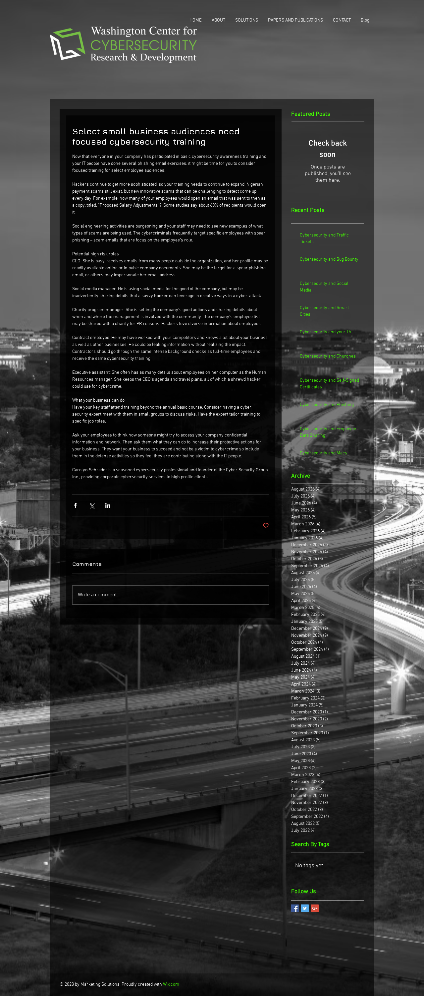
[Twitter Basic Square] (305, 908)
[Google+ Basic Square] (315, 908)
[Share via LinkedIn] (108, 505)
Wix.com (171, 984)
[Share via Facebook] (75, 505)
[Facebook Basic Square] (295, 908)
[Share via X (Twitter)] (91, 505)
